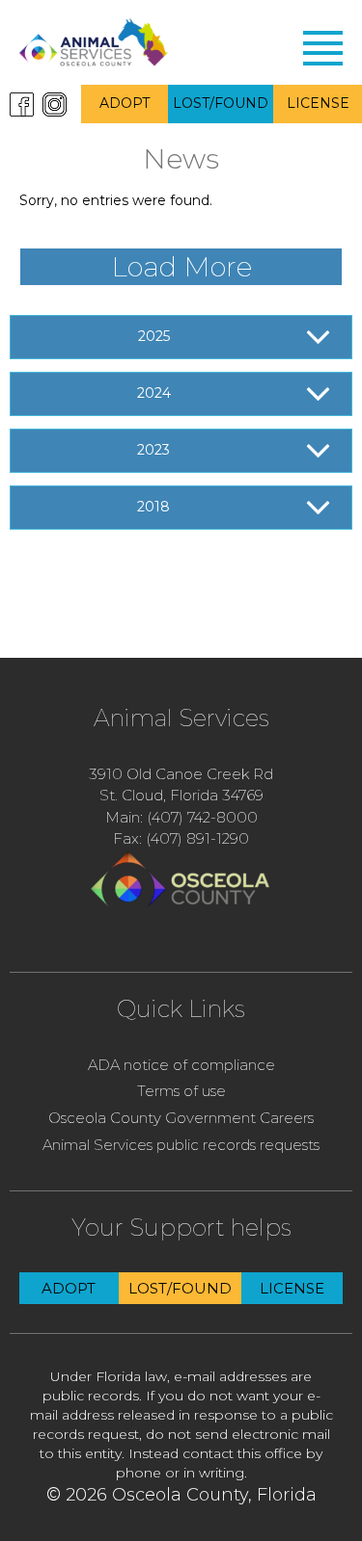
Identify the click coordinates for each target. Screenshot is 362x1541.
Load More (181, 266)
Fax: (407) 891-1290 (181, 838)
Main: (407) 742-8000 (181, 817)
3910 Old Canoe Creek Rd (181, 774)
